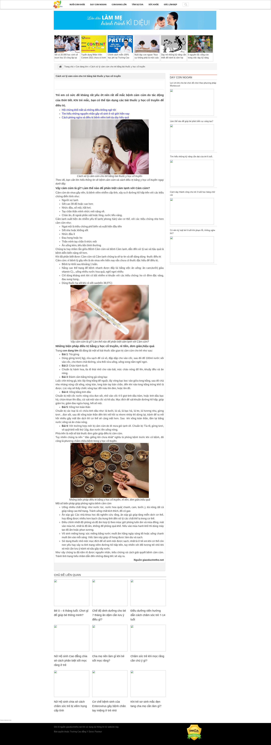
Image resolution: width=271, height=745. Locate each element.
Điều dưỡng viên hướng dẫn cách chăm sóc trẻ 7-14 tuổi (147, 615)
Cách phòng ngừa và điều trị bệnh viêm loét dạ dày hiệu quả (95, 117)
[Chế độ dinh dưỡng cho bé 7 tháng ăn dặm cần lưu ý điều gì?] (110, 605)
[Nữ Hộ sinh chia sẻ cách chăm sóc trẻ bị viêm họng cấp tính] (71, 696)
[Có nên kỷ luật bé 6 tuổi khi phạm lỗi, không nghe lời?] (192, 249)
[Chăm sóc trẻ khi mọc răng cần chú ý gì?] (148, 651)
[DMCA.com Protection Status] (194, 740)
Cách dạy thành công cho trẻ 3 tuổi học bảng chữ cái (192, 193)
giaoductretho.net (74, 727)
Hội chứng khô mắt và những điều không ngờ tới (89, 110)
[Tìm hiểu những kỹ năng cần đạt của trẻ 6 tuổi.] (192, 173)
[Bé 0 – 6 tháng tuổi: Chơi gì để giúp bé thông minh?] (71, 605)
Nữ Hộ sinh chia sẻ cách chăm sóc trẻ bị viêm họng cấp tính (70, 706)
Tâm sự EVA (137, 4)
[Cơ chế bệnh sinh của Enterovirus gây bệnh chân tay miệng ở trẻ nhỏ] (110, 696)
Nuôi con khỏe (77, 4)
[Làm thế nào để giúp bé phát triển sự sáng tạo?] (192, 137)
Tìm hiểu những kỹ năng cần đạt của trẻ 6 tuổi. (191, 156)
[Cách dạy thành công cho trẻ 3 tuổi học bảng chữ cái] (192, 211)
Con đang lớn (119, 4)
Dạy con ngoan (98, 4)
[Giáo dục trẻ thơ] (60, 4)
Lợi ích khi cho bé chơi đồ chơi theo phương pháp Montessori (193, 84)
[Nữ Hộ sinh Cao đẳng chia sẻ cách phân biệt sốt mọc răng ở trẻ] (71, 651)
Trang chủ (68, 66)
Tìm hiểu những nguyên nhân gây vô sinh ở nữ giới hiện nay (95, 113)
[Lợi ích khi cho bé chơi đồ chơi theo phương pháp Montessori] (192, 102)
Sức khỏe (154, 4)
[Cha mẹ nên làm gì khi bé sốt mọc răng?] (110, 651)
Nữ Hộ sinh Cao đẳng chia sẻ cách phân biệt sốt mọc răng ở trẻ (70, 661)
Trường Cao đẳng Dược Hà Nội (5, 720)
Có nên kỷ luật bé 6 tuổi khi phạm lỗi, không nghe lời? (192, 231)
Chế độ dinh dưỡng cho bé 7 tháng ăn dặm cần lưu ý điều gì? (109, 615)
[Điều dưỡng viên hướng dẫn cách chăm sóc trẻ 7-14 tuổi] (148, 605)
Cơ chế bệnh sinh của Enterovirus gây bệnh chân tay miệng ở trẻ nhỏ (109, 706)
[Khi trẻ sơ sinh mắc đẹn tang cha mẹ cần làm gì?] (148, 696)
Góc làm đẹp (170, 4)
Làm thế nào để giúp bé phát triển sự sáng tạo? (191, 121)
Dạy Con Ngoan (181, 77)
